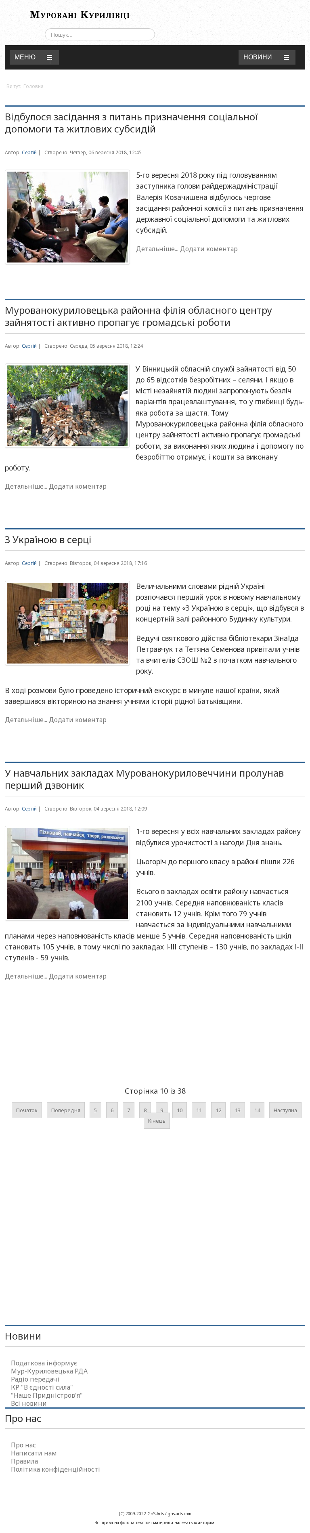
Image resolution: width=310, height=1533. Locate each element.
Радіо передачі (35, 1379)
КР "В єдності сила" (42, 1387)
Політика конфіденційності (55, 1469)
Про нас (23, 1445)
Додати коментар (209, 248)
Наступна (285, 1110)
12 (218, 1110)
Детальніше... (157, 248)
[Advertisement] (152, 1052)
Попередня (65, 1110)
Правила (24, 1461)
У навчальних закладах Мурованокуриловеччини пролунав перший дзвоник (144, 779)
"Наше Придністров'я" (47, 1395)
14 (257, 1110)
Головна (33, 86)
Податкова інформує (44, 1363)
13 (238, 1110)
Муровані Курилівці (79, 14)
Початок (27, 1110)
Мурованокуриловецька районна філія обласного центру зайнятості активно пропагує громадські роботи (138, 316)
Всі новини (29, 1403)
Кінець (156, 1120)
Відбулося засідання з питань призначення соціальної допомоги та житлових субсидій (131, 122)
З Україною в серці (48, 539)
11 (199, 1110)
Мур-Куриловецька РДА (49, 1371)
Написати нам (34, 1453)
